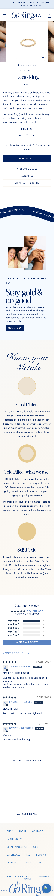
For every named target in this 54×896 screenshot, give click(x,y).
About (22, 831)
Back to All (29, 814)
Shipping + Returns (27, 183)
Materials (27, 176)
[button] (14, 621)
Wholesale (13, 855)
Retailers (12, 863)
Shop (10, 831)
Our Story (15, 328)
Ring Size (27, 129)
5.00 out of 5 (35, 611)
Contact (37, 831)
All (30, 70)
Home (23, 70)
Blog (35, 847)
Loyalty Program (17, 847)
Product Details (27, 169)
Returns (41, 855)
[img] (9, 662)
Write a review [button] (27, 642)
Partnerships (14, 839)
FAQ (28, 855)
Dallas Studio (32, 863)
